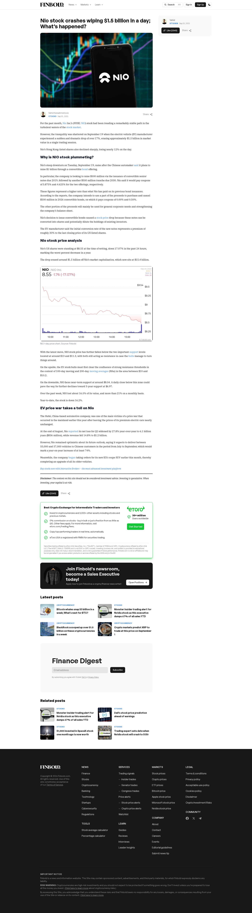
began (72, 457)
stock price (102, 217)
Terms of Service (54, 785)
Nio (64, 123)
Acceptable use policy (197, 785)
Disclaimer (191, 796)
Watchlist (123, 814)
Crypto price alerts (130, 808)
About (155, 824)
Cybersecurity (89, 808)
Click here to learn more (76, 888)
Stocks (52, 116)
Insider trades (127, 779)
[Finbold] (52, 5)
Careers (156, 835)
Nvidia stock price (161, 808)
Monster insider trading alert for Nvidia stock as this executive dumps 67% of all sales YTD (132, 613)
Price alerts (125, 796)
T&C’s (84, 677)
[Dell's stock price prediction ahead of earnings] (105, 715)
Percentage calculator (93, 835)
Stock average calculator (95, 830)
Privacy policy (193, 779)
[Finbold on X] (193, 818)
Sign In (189, 4)
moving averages (99, 371)
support (134, 351)
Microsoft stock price (163, 802)
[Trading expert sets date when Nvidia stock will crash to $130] (105, 733)
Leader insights (127, 847)
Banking (86, 791)
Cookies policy (194, 791)
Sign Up (200, 4)
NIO (83, 123)
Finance (86, 773)
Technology (88, 796)
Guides (122, 830)
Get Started (135, 526)
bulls (131, 356)
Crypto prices (159, 779)
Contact (156, 830)
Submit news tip (160, 853)
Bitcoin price (159, 791)
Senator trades (128, 785)
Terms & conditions (196, 773)
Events (155, 841)
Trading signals (126, 773)
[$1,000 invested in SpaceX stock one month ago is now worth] (47, 733)
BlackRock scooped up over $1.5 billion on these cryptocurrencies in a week (76, 631)
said (136, 165)
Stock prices (158, 773)
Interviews (124, 841)
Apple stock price (161, 796)
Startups (86, 802)
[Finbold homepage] (56, 767)
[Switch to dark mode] (209, 4)
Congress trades (129, 791)
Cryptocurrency (66, 605)
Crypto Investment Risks (199, 802)
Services (124, 767)
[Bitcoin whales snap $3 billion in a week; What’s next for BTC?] (47, 611)
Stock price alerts (129, 802)
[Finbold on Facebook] (187, 818)
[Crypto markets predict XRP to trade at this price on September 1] (105, 629)
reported (73, 431)
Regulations (88, 814)
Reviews (123, 835)
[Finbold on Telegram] (200, 818)
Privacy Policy (93, 677)
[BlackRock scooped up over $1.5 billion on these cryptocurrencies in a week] (47, 629)
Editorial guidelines (162, 847)
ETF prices (157, 785)
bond (85, 169)
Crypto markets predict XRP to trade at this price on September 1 (132, 631)
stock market (73, 127)
